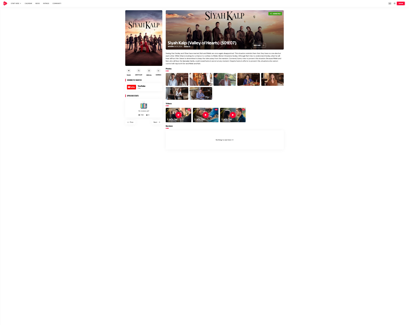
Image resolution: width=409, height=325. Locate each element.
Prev (131, 122)
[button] (15, 3)
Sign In (401, 3)
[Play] (178, 115)
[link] (5, 3)
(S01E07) (228, 42)
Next (155, 122)
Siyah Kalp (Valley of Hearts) (194, 42)
